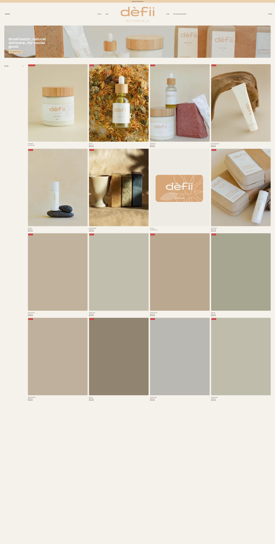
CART (270, 14)
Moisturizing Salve (215, 143)
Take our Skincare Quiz (15, 51)
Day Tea (91, 397)
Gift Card (152, 228)
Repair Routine (31, 312)
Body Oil (91, 143)
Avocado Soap (214, 397)
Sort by (6, 66)
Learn (168, 14)
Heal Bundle (152, 143)
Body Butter (30, 143)
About (107, 14)
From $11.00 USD (31, 145)
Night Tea (213, 312)
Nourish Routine (153, 312)
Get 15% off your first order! (137, 1)
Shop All (99, 14)
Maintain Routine (31, 397)
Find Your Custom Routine (179, 14)
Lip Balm (30, 228)
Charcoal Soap (153, 397)
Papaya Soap (92, 312)
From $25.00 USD (153, 229)
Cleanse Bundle (92, 228)
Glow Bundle (214, 228)
